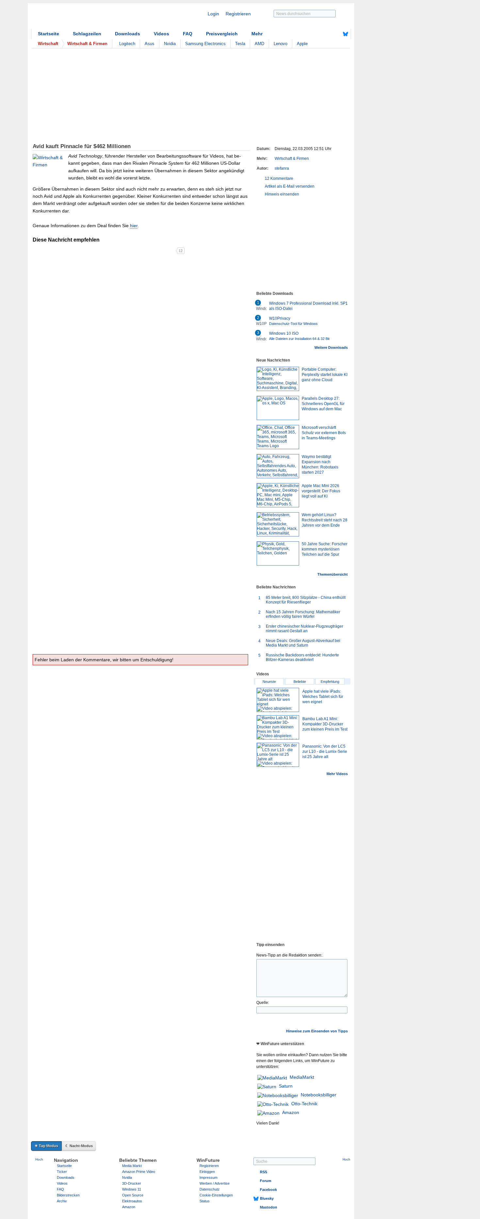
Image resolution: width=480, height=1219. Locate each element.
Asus (149, 43)
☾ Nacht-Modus (79, 1146)
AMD (259, 43)
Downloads (127, 33)
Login (213, 13)
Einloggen (207, 1172)
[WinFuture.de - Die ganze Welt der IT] (86, 18)
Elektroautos (132, 1201)
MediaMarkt (302, 1077)
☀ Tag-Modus (46, 1146)
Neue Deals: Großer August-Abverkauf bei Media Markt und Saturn (303, 643)
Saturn (286, 1086)
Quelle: (262, 1002)
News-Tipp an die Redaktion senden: (289, 955)
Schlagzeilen (87, 33)
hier (133, 225)
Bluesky (267, 1198)
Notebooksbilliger (318, 1094)
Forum (265, 1181)
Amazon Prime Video (138, 1172)
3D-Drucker (131, 1183)
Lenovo (280, 43)
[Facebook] (335, 34)
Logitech (127, 43)
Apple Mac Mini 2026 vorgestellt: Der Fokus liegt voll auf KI (321, 491)
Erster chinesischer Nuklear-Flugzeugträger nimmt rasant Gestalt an (304, 628)
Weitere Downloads (331, 347)
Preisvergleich (222, 33)
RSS (263, 1172)
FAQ (187, 33)
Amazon (290, 1112)
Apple (302, 43)
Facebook (268, 1190)
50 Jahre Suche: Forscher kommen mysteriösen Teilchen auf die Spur (324, 549)
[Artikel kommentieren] (152, 250)
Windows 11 (131, 1189)
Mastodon (268, 1207)
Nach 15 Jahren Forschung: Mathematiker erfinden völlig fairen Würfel (303, 614)
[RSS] (325, 34)
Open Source (132, 1195)
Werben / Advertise (215, 1183)
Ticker (62, 1172)
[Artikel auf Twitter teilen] (104, 250)
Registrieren (238, 13)
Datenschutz (210, 1189)
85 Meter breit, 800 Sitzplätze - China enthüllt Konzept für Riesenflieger (305, 599)
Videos (161, 33)
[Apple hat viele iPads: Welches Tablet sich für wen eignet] (278, 700)
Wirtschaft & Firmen (292, 158)
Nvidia (170, 43)
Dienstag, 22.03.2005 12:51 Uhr (303, 148)
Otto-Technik (304, 1103)
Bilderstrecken (68, 1195)
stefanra (282, 168)
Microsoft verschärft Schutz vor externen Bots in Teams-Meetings (324, 432)
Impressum (208, 1177)
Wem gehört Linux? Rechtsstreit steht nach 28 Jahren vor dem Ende (324, 520)
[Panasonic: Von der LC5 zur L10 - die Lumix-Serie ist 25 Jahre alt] (278, 755)
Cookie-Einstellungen (216, 1195)
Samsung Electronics (205, 43)
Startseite (48, 33)
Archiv (62, 1201)
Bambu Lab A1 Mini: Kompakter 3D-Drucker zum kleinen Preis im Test (324, 724)
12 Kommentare (279, 178)
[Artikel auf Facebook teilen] (55, 250)
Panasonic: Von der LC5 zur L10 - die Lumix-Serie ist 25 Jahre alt (324, 751)
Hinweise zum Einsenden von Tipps (317, 1031)
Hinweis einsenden (282, 194)
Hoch (39, 1159)
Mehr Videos (337, 774)
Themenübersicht (332, 574)
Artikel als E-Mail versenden (289, 186)
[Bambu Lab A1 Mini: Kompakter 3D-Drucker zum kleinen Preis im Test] (278, 727)
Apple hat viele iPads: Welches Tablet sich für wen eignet (322, 696)
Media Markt (132, 1166)
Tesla (240, 43)
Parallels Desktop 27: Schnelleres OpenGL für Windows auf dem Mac (323, 403)
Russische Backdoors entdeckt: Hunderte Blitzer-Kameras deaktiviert (302, 657)
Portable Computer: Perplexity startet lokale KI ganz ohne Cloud (324, 374)
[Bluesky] (345, 34)
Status (205, 1201)
